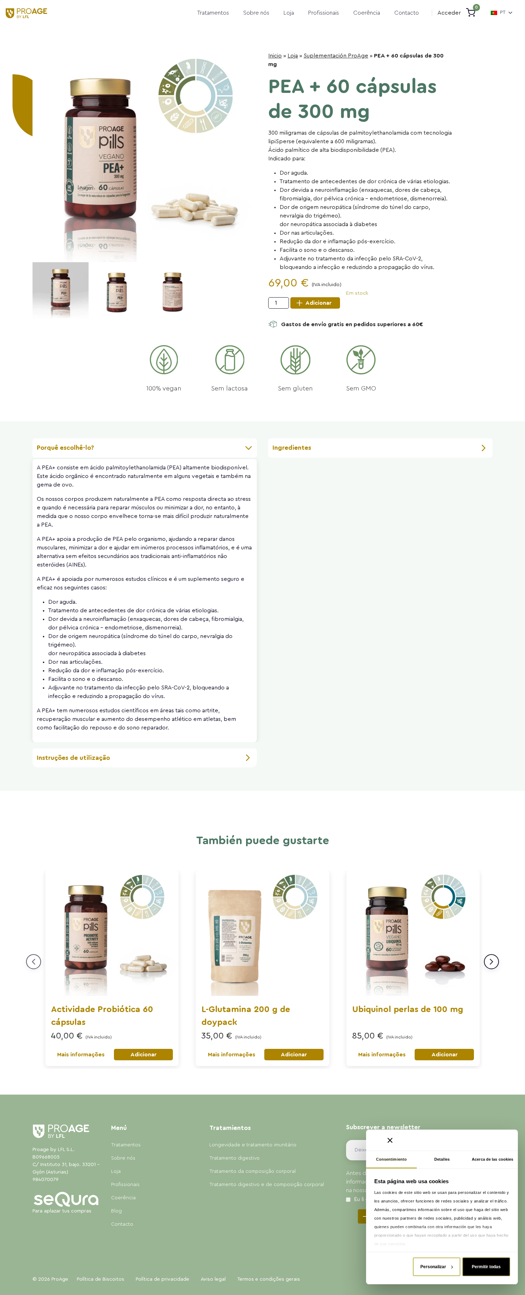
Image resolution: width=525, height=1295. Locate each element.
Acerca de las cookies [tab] (492, 1159)
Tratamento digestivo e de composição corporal (266, 1184)
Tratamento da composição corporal (252, 1171)
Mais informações (81, 1054)
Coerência (366, 13)
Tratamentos (213, 13)
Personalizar (433, 1266)
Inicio (275, 56)
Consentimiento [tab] (391, 1159)
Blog (116, 1211)
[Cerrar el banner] (390, 1140)
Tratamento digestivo (234, 1158)
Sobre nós (256, 13)
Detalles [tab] (442, 1159)
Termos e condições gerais (268, 1279)
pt (503, 12)
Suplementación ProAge (336, 56)
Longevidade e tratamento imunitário (252, 1144)
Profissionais (323, 13)
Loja (289, 13)
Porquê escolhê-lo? (65, 447)
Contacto (406, 13)
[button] (449, 13)
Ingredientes (291, 447)
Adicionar (318, 303)
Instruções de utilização (73, 757)
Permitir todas (486, 1266)
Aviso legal (213, 1279)
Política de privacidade (162, 1279)
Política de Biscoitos (100, 1279)
